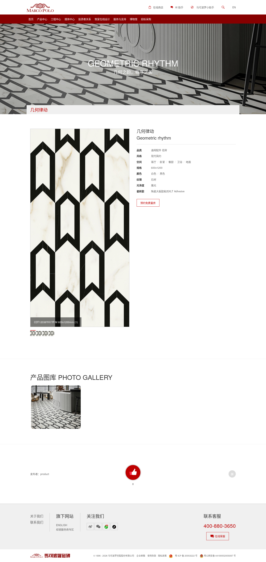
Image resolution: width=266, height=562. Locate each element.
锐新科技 (36, 528)
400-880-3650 (220, 525)
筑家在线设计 (102, 19)
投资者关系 (84, 19)
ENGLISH (61, 525)
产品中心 (42, 19)
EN (234, 7)
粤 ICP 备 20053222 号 (186, 555)
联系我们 (36, 522)
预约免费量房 (148, 203)
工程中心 (56, 19)
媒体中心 (70, 19)
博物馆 (133, 19)
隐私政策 (162, 555)
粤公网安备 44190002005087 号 (219, 555)
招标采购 (146, 19)
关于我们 (36, 516)
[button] (156, 7)
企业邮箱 (140, 555)
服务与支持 (119, 19)
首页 (30, 19)
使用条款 (151, 555)
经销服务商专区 (65, 529)
